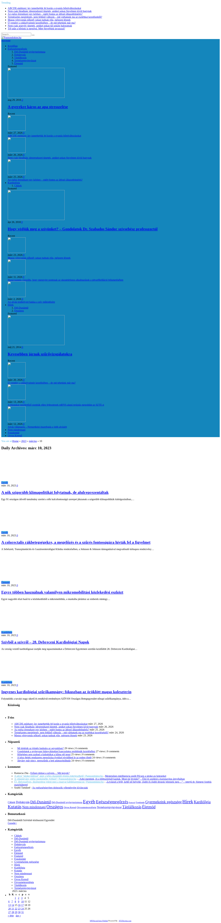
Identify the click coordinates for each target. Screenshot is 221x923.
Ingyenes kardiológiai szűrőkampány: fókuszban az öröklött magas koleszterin (66, 692)
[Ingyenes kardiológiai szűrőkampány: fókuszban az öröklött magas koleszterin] (41, 682)
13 (9, 905)
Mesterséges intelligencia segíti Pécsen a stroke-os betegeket (135, 776)
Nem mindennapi (16, 429)
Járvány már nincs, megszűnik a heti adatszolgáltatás (44, 760)
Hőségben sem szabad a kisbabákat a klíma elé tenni (44, 754)
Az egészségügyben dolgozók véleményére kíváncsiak (60, 787)
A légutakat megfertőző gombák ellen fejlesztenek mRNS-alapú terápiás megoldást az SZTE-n (56, 404)
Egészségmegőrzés (17, 48)
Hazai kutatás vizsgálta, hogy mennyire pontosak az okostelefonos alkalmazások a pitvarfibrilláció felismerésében (65, 280)
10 (22, 901)
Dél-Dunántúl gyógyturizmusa (29, 51)
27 (9, 912)
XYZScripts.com (125, 921)
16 (19, 905)
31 (22, 912)
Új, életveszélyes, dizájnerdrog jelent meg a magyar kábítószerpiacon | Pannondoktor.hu (59, 781)
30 (19, 912)
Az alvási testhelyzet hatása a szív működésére (31, 302)
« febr (11, 915)
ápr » (18, 915)
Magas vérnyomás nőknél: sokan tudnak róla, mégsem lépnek (39, 19)
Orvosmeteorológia (86, 807)
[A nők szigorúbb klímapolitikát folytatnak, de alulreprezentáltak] (37, 482)
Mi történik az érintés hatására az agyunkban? (40, 748)
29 (16, 912)
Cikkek (18, 185)
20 (9, 908)
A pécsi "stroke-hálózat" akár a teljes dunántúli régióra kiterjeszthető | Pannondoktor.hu (58, 776)
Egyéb (4, 482)
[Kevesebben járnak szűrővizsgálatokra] (36, 344)
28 (12, 912)
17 (22, 905)
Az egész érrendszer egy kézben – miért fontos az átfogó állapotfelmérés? (45, 14)
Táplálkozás (20, 57)
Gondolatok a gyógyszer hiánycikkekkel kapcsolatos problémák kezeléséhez (56, 751)
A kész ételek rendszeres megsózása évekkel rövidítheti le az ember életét (54, 757)
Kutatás (15, 806)
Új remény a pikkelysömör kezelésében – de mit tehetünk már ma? (42, 22)
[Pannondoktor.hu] (11, 37)
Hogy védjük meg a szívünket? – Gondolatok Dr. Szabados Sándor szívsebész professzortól (83, 229)
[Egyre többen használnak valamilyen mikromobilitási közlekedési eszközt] (39, 582)
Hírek (11, 304)
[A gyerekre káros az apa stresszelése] (36, 97)
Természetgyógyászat (25, 60)
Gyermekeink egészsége (163, 802)
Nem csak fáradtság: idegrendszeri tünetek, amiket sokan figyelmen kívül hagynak (50, 11)
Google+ (12, 823)
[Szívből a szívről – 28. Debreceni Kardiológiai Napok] (41, 632)
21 (12, 908)
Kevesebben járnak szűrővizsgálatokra (40, 354)
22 (16, 908)
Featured (132, 802)
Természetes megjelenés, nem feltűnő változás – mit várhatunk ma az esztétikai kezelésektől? (55, 17)
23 (19, 908)
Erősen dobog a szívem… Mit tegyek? (50, 773)
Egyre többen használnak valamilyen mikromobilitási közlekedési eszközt (62, 592)
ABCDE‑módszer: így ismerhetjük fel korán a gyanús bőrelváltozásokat (44, 8)
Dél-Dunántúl (21, 307)
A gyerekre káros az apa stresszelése (38, 107)
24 (22, 908)
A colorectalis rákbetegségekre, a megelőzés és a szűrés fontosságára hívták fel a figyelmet (75, 542)
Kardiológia (14, 182)
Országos (19, 310)
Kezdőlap (13, 46)
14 (12, 905)
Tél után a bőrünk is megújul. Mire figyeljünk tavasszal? (36, 28)
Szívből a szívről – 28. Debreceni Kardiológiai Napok (45, 642)
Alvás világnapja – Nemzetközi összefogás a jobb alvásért (37, 426)
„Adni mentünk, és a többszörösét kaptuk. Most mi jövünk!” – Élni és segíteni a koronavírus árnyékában (131, 779)
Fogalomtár (13, 432)
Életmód (18, 63)
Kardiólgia (6, 632)
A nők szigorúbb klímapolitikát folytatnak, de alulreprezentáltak (55, 492)
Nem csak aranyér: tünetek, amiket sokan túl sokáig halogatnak (40, 25)
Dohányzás (20, 54)
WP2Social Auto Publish (99, 921)
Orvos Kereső (15, 435)
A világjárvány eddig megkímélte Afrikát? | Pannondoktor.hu (45, 779)
